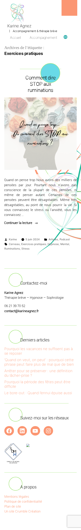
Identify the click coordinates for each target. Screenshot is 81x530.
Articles (53, 239)
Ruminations (12, 248)
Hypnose (53, 244)
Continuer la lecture (21, 222)
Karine (13, 239)
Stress (25, 248)
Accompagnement (43, 37)
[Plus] (65, 37)
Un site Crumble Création (22, 511)
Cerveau (14, 244)
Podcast (65, 239)
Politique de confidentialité (23, 501)
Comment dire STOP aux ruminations (40, 83)
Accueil (15, 37)
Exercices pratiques (33, 244)
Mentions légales (16, 496)
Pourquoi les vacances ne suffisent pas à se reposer (38, 351)
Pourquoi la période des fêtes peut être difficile (37, 384)
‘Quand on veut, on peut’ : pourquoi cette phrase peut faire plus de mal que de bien (39, 362)
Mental (64, 244)
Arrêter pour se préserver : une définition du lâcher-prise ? (38, 373)
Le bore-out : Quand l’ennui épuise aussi (38, 393)
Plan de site (12, 506)
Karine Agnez (19, 25)
